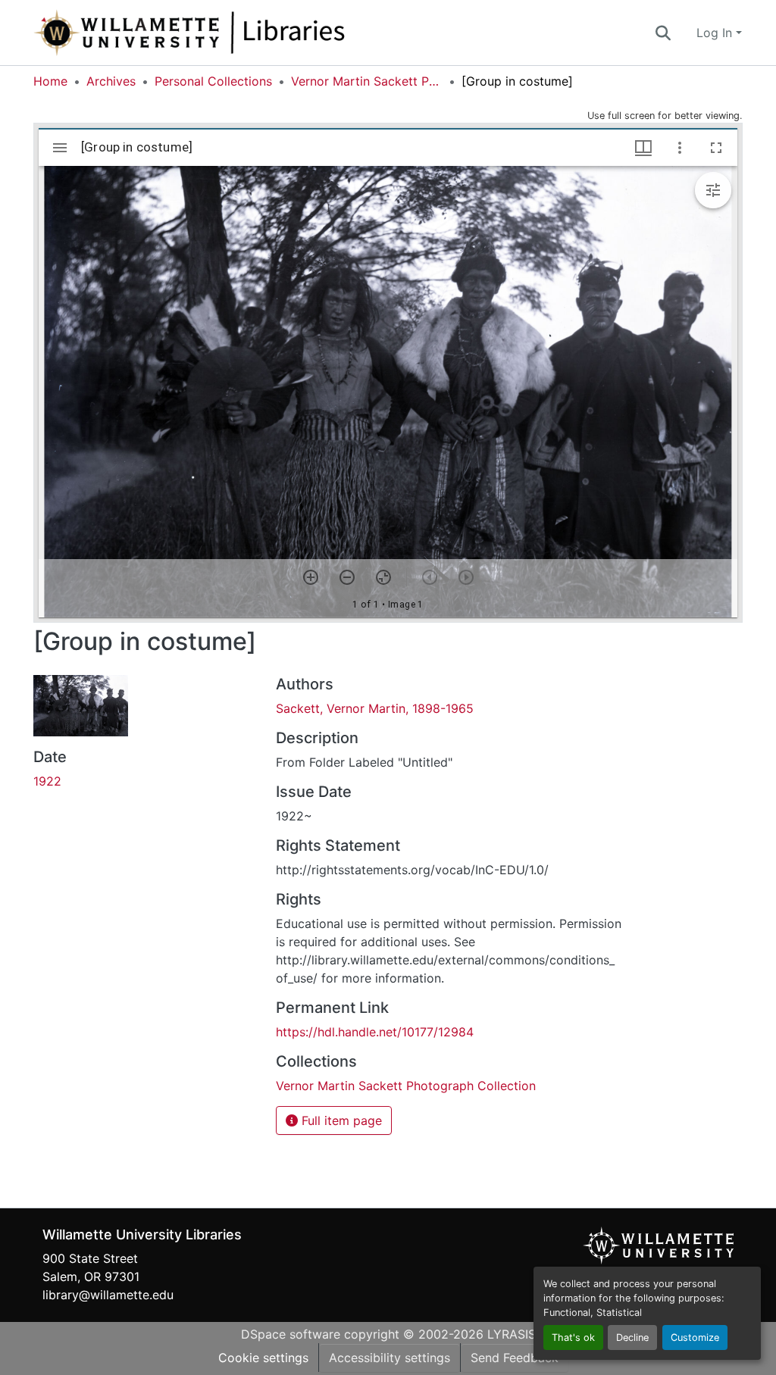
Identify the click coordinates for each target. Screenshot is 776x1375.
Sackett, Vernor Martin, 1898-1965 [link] (375, 708)
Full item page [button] (340, 1120)
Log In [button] (716, 32)
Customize (695, 1337)
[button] (239, 32)
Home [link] (50, 81)
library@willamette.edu (108, 1294)
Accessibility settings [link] (389, 1357)
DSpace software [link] (290, 1334)
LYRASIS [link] (511, 1334)
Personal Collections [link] (213, 81)
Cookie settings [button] (263, 1357)
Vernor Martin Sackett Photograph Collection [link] (367, 81)
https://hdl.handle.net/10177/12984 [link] (375, 1031)
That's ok (573, 1337)
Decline (632, 1337)
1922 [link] (47, 781)
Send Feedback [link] (515, 1357)
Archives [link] (111, 81)
